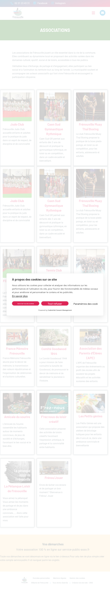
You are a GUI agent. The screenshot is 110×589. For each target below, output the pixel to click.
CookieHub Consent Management (60, 310)
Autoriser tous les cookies (25, 303)
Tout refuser (55, 303)
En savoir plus (20, 296)
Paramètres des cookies (85, 303)
